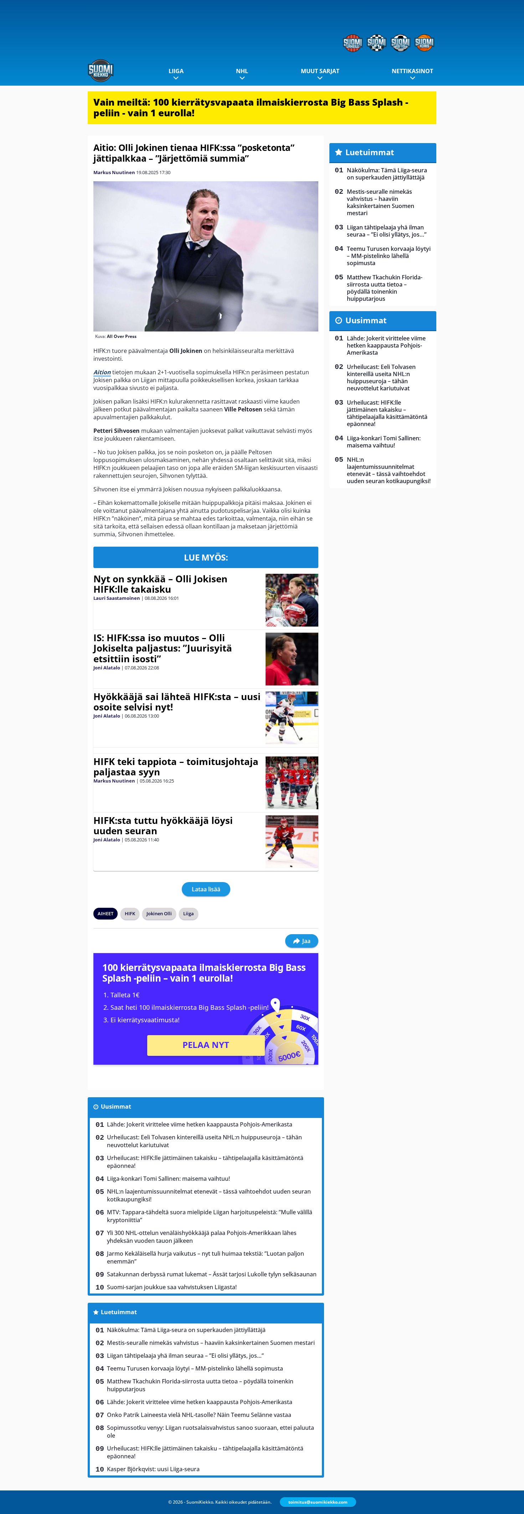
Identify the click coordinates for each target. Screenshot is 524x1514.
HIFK (130, 913)
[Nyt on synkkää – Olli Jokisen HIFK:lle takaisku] (292, 600)
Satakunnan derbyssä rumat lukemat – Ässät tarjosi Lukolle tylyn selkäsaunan (212, 1274)
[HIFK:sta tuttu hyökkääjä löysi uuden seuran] (291, 841)
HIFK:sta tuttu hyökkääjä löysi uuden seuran (163, 825)
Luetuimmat (119, 1312)
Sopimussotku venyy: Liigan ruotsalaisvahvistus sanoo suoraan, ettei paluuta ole (210, 1431)
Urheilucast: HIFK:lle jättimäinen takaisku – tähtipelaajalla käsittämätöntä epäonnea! (205, 1162)
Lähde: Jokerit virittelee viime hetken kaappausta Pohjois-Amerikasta (199, 1124)
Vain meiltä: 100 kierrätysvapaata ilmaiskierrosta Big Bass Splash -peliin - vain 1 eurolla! (250, 107)
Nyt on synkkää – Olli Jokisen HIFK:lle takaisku (160, 584)
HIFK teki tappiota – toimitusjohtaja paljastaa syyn (175, 767)
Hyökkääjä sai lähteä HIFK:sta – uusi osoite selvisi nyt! (177, 702)
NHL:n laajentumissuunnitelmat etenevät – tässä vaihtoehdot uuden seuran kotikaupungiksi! (209, 1195)
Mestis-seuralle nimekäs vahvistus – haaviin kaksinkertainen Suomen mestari (211, 1343)
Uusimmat (116, 1106)
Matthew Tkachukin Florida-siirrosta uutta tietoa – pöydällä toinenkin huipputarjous (200, 1385)
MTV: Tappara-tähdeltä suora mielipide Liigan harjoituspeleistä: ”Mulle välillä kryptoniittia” (209, 1216)
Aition (102, 372)
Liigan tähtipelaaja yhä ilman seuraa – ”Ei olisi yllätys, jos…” (185, 1355)
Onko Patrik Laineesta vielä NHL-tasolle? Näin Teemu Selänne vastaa (199, 1415)
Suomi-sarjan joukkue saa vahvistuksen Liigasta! (172, 1287)
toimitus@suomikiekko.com (318, 1502)
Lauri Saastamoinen (116, 598)
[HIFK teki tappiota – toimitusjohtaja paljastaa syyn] (291, 782)
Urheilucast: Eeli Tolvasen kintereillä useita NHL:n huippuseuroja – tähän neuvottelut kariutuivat (204, 1141)
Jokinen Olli (159, 913)
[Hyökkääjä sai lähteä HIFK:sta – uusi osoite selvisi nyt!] (291, 718)
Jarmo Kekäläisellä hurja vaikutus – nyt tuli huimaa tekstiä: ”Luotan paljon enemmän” (205, 1257)
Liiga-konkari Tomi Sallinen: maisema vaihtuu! (168, 1179)
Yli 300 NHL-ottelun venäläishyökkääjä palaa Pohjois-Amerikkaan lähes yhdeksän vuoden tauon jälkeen (202, 1237)
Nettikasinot (412, 71)
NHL (242, 71)
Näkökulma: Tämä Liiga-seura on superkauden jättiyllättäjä (186, 1330)
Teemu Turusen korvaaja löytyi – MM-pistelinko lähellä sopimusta (195, 1368)
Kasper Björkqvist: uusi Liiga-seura (153, 1469)
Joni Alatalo (106, 667)
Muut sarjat (320, 71)
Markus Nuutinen (114, 172)
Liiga (176, 71)
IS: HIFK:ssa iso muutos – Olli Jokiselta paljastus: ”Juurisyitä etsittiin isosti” (162, 648)
